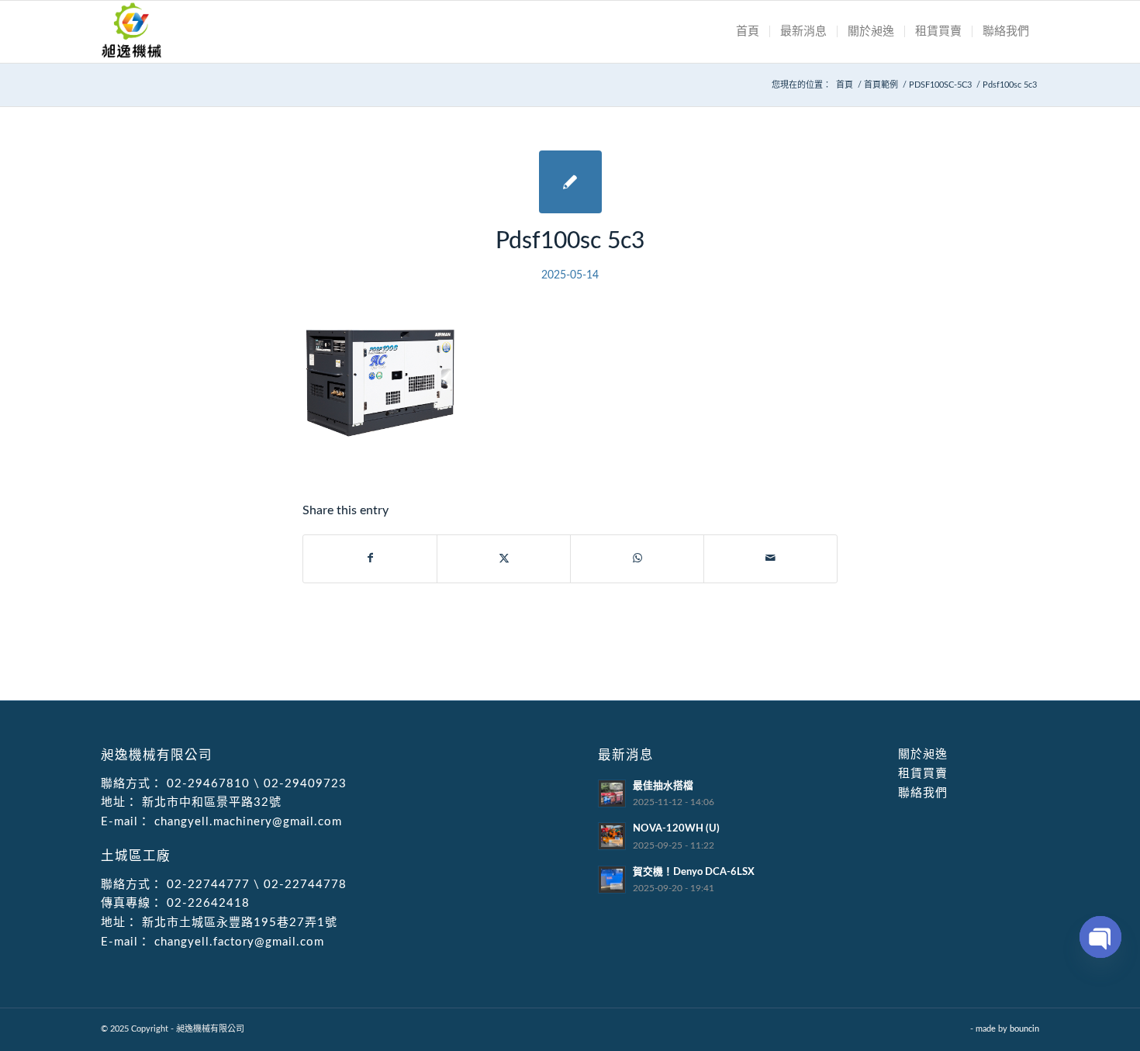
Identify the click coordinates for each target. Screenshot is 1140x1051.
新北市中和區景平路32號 (210, 802)
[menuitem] (747, 32)
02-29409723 (305, 784)
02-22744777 (208, 884)
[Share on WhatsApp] (637, 558)
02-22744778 (305, 884)
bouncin (1024, 1029)
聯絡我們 (923, 793)
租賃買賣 (923, 774)
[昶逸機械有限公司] (132, 32)
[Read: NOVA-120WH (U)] (612, 836)
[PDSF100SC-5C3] (570, 181)
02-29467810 (208, 784)
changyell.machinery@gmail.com (246, 822)
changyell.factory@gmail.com (237, 942)
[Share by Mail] (770, 558)
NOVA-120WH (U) (676, 828)
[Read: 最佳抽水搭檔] (612, 793)
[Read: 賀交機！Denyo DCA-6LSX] (612, 880)
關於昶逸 (923, 754)
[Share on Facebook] (370, 558)
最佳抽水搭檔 (663, 785)
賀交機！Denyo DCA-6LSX (694, 871)
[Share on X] (503, 558)
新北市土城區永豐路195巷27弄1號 (237, 922)
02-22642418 (206, 903)
